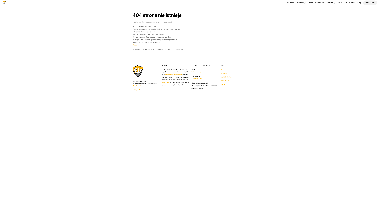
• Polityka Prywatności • (140, 90)
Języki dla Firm (225, 80)
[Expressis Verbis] (4, 3)
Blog (359, 3)
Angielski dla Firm (226, 77)
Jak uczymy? (301, 3)
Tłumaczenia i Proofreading (325, 3)
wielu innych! (166, 82)
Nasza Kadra (342, 3)
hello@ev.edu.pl (196, 72)
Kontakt (352, 3)
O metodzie (290, 3)
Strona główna (138, 45)
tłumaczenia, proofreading (173, 74)
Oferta (310, 3)
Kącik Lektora (370, 3)
